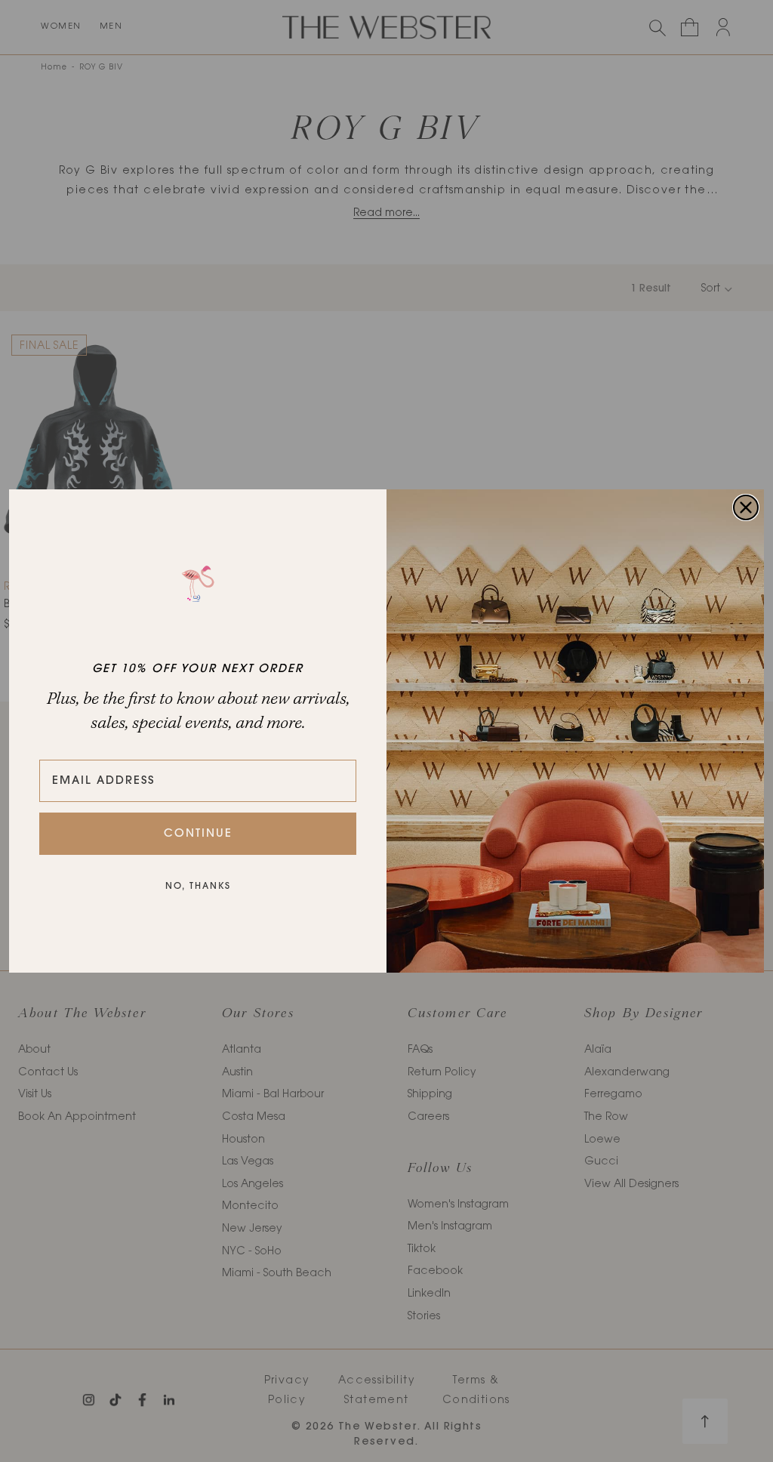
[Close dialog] (746, 507)
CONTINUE (198, 834)
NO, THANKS (198, 886)
